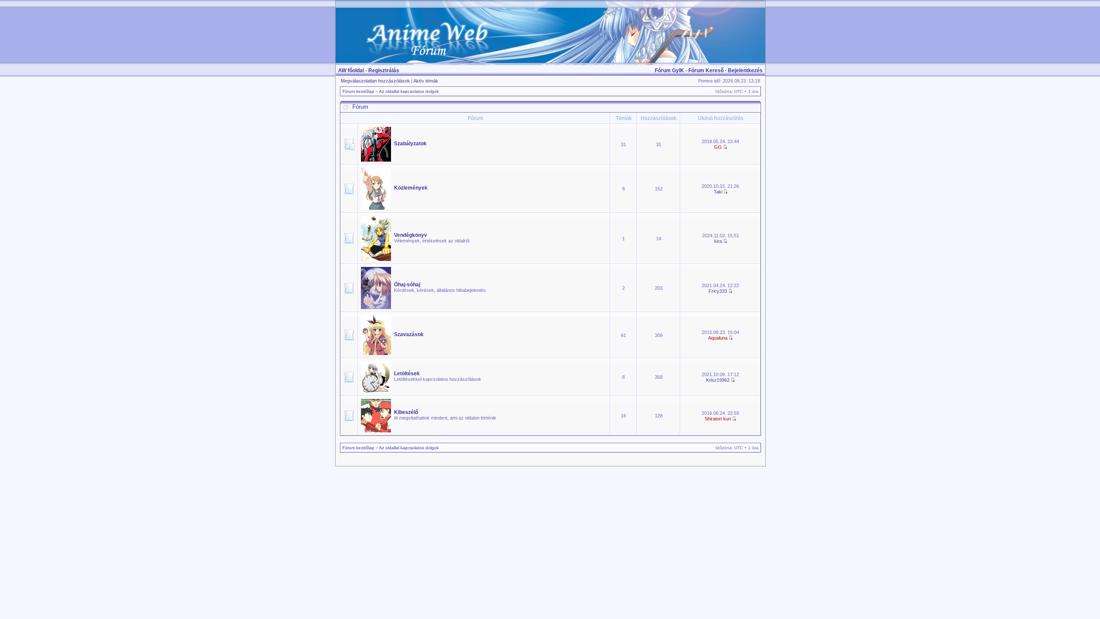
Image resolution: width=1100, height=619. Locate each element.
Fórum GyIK (669, 70)
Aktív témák (425, 80)
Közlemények (411, 188)
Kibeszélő (406, 412)
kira (718, 241)
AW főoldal (351, 70)
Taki (718, 191)
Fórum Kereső (706, 70)
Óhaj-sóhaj (407, 285)
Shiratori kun (718, 418)
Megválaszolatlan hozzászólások (375, 80)
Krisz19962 (718, 380)
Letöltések (407, 374)
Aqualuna (717, 337)
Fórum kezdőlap (358, 91)
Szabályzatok (410, 144)
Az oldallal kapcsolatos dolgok (409, 91)
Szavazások (409, 334)
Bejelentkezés (745, 70)
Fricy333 (718, 291)
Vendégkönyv (410, 235)
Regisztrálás (383, 70)
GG (718, 147)
